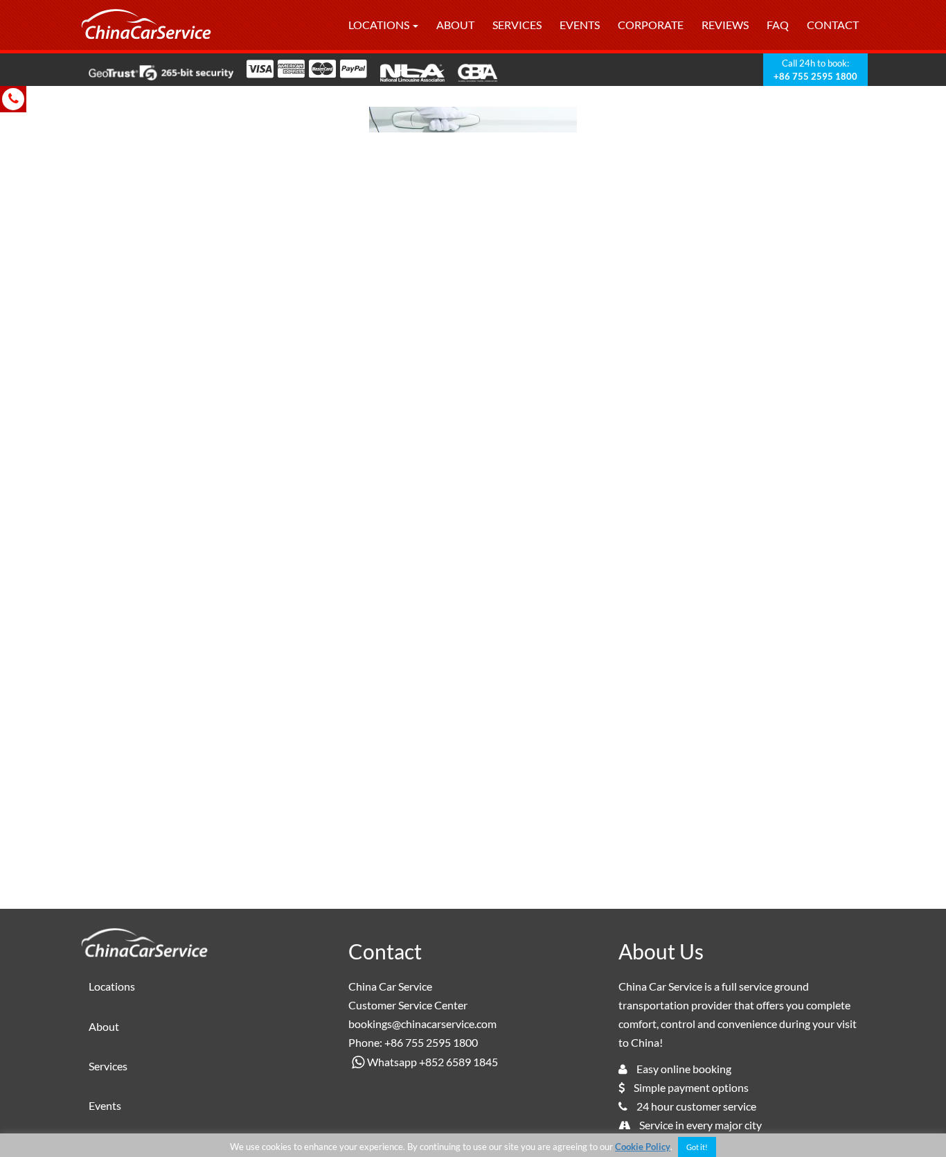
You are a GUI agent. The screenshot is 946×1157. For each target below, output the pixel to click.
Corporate (651, 24)
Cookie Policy (642, 1146)
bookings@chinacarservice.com (422, 1023)
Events (580, 24)
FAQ (778, 24)
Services (517, 24)
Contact (833, 24)
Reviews (725, 24)
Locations (379, 24)
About (455, 24)
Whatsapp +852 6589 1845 (432, 1061)
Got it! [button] (697, 1146)
